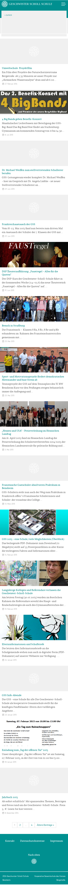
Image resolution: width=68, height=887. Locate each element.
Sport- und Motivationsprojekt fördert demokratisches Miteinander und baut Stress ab (33, 378)
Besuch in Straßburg (13, 325)
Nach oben (34, 855)
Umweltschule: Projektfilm (17, 68)
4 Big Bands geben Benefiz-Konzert (22, 119)
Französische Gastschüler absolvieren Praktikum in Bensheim (31, 486)
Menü (60, 4)
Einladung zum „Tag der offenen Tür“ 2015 (25, 750)
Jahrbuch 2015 (10, 797)
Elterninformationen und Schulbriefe (23, 644)
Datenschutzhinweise (32, 841)
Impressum (56, 841)
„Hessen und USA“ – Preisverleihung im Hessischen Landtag (30, 432)
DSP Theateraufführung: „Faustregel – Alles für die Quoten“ (30, 273)
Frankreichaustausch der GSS (18, 224)
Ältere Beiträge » (45, 825)
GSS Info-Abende (12, 695)
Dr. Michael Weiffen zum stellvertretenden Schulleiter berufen (32, 172)
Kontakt (10, 841)
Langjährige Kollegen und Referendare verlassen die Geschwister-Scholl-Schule (31, 592)
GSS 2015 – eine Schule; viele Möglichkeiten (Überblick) (33, 539)
